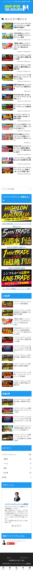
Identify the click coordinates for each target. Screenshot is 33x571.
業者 (17, 468)
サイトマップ (24, 557)
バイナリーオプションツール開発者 (16, 504)
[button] (29, 189)
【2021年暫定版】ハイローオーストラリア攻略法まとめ (16, 225)
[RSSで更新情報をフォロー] (20, 526)
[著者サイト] (13, 526)
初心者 (17, 473)
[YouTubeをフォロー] (15, 526)
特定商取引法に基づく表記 (16, 560)
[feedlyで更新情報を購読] (18, 526)
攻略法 (17, 459)
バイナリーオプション (16, 454)
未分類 (16, 477)
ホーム (9, 557)
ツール (17, 463)
